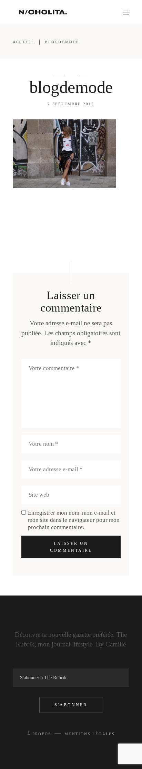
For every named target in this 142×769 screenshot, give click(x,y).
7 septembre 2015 (71, 104)
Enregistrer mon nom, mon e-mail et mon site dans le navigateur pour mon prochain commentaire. (74, 519)
